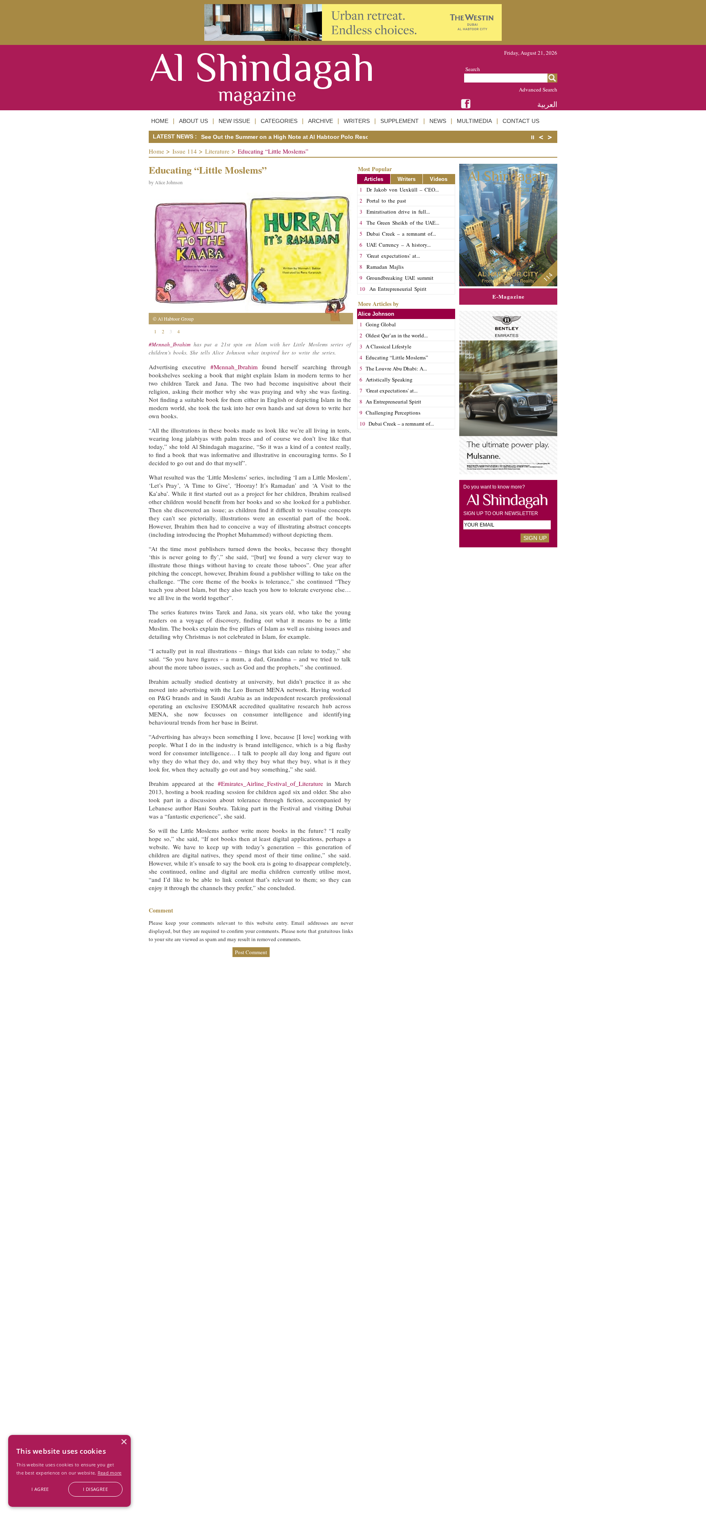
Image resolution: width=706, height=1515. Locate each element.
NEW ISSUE (234, 121)
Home (156, 151)
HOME (159, 121)
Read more (110, 1473)
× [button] (124, 1442)
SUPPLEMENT (399, 121)
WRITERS (357, 121)
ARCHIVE (320, 121)
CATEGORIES (279, 121)
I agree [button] (40, 1489)
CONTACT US (521, 121)
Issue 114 (184, 151)
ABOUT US (193, 121)
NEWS (437, 121)
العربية (547, 104)
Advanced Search (538, 89)
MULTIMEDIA (474, 121)
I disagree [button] (95, 1489)
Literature (217, 151)
